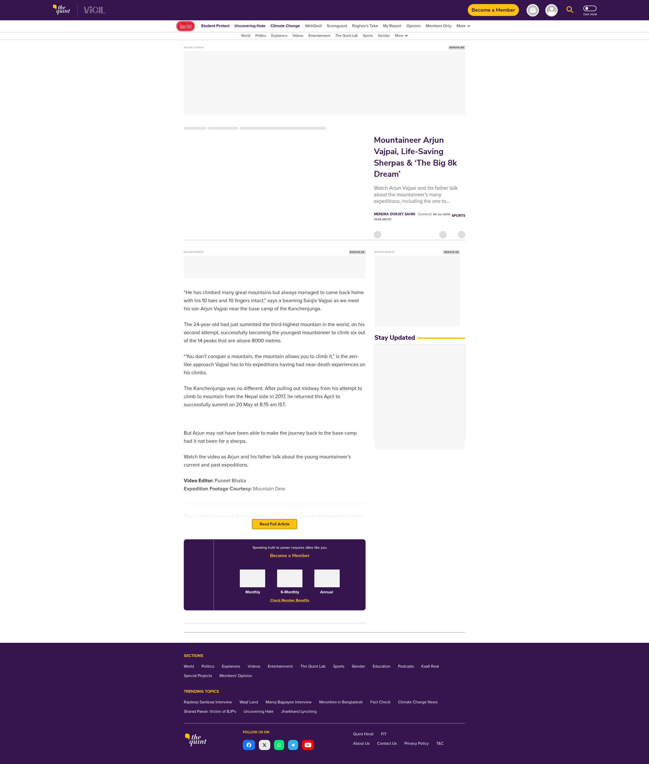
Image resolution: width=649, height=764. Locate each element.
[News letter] (533, 10)
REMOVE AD (456, 47)
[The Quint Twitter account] (264, 745)
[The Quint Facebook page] (249, 745)
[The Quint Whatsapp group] (279, 745)
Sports (458, 216)
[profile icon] (551, 10)
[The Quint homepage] (61, 10)
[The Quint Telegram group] (293, 745)
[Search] (569, 10)
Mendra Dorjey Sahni (394, 214)
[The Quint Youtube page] (308, 745)
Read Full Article (275, 524)
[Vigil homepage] (94, 10)
